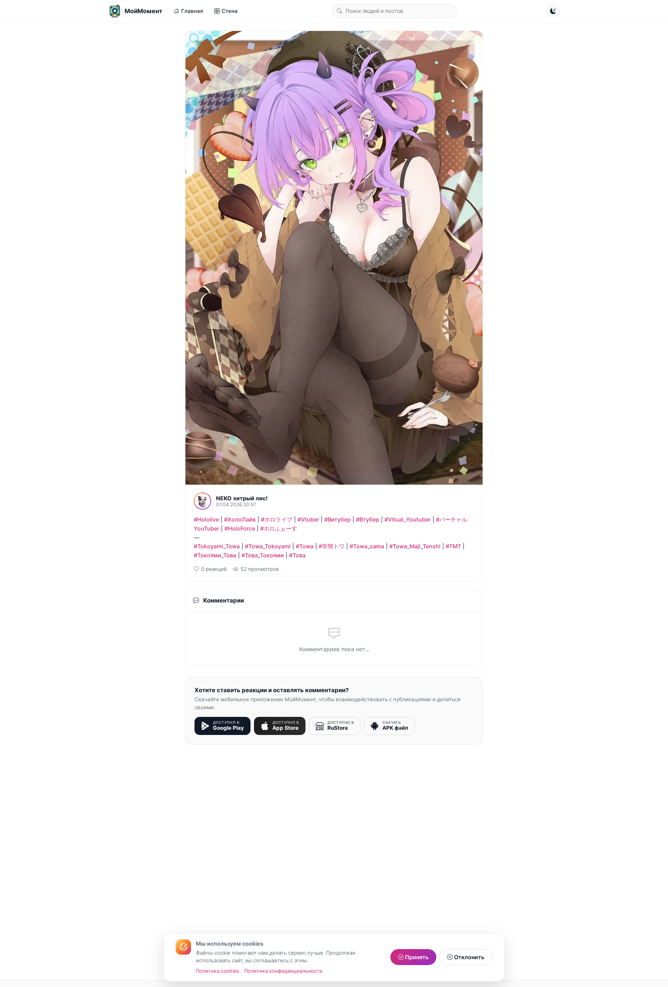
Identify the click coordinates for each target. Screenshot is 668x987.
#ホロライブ (276, 519)
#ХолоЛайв (240, 519)
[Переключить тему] (552, 11)
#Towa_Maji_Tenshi (414, 546)
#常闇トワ (331, 546)
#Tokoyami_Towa (217, 546)
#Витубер (337, 519)
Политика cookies (217, 971)
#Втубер (367, 519)
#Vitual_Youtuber (407, 519)
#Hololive (206, 519)
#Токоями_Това (215, 555)
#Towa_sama (367, 546)
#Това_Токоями (262, 555)
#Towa (304, 546)
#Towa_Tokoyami (268, 546)
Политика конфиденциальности (283, 971)
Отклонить (468, 957)
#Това (297, 555)
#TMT (453, 546)
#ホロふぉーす (278, 528)
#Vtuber (308, 519)
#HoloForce (239, 528)
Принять (416, 957)
